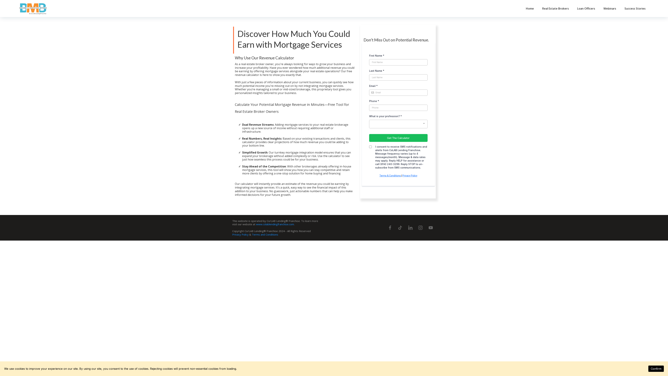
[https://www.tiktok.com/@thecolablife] (400, 228)
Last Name (376, 70)
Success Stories (635, 8)
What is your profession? (385, 116)
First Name (376, 55)
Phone (374, 101)
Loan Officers (586, 8)
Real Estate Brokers (555, 8)
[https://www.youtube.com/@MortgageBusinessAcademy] (430, 228)
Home (530, 8)
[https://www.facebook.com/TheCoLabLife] (390, 228)
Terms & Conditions (390, 175)
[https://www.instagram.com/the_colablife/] (420, 228)
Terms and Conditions (265, 234)
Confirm (656, 368)
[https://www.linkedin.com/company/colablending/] (410, 228)
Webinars (609, 8)
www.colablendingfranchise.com (275, 224)
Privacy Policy (409, 175)
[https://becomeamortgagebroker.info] (33, 8)
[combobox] (398, 124)
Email (373, 85)
